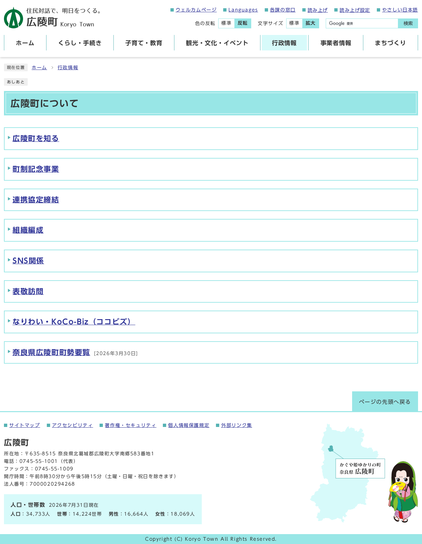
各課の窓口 (283, 10)
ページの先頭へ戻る (385, 402)
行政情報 (68, 67)
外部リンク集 (236, 425)
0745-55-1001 (38, 461)
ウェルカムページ (196, 10)
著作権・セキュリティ (130, 425)
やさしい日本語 (400, 10)
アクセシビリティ (72, 425)
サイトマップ (24, 425)
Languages (243, 10)
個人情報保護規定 (188, 425)
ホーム (39, 67)
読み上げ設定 (355, 10)
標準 (226, 23)
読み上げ (318, 10)
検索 (408, 23)
